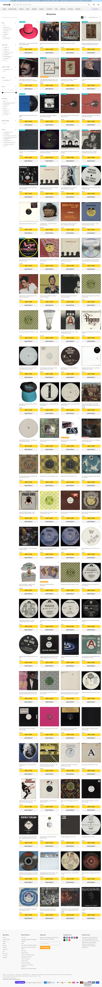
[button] (82, 17)
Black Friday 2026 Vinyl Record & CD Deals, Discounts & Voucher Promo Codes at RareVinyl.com (52, 974)
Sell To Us (63, 9)
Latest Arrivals (12, 9)
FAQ (40, 976)
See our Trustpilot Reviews (27, 955)
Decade (34, 9)
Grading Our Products (26, 957)
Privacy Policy (24, 961)
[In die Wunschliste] (37, 21)
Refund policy (18, 974)
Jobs (22, 943)
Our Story (70, 9)
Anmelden (95, 9)
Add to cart (28, 49)
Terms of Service (25, 959)
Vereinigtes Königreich (33, 982)
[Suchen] (89, 4)
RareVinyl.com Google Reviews (28, 968)
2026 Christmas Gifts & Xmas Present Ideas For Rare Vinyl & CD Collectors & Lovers (20, 976)
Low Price (49, 9)
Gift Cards (23, 950)
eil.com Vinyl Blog (25, 963)
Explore (41, 9)
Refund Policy (24, 953)
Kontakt (77, 9)
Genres (21, 9)
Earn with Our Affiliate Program (29, 945)
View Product (28, 52)
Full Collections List (27, 974)
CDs (56, 9)
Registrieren (45, 947)
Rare (27, 9)
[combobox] (49, 4)
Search (4, 974)
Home (4, 9)
